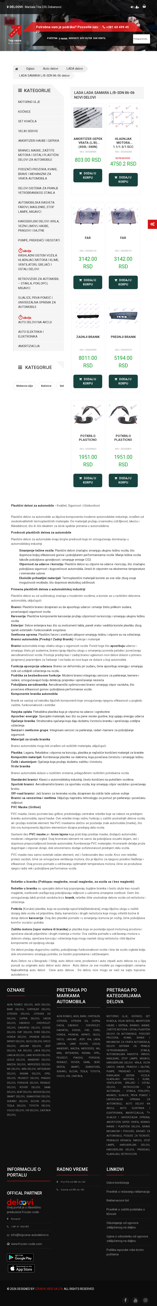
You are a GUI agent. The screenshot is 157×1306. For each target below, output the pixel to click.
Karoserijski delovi (134, 1144)
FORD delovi (42, 1032)
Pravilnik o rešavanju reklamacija (128, 1191)
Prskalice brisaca (119, 1140)
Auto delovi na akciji (35, 322)
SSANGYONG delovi (38, 1096)
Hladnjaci (113, 1154)
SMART (75, 1066)
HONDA (61, 1034)
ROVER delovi (30, 1087)
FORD (96, 1030)
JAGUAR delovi (30, 1046)
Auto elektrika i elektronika (31, 334)
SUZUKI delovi (40, 1101)
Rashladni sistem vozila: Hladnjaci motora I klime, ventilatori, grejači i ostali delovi (38, 262)
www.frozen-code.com (26, 1244)
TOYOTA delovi (39, 1105)
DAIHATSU (62, 1030)
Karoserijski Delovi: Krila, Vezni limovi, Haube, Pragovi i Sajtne (38, 226)
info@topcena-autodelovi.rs (30, 1235)
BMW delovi (15, 1009)
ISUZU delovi (34, 1041)
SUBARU (61, 1071)
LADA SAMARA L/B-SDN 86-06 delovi (44, 75)
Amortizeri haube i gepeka (38, 141)
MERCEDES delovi (39, 1064)
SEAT (97, 1062)
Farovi (137, 1140)
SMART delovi (16, 1096)
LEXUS (96, 1043)
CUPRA (96, 1021)
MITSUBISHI (71, 1053)
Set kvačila (27, 121)
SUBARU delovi (17, 1101)
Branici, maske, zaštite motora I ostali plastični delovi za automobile (38, 155)
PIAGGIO (78, 1057)
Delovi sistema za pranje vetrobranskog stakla (38, 190)
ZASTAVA (76, 1076)
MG (98, 1048)
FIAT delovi (24, 1032)
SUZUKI (73, 1071)
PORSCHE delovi (27, 1082)
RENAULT (62, 1062)
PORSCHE (94, 1057)
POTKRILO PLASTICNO (88, 438)
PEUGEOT (62, 1057)
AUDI (76, 1016)
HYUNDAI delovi (39, 1036)
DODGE (76, 1030)
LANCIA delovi (15, 1055)
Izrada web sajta (49, 1289)
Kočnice (24, 112)
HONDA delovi (16, 1036)
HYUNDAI (73, 1034)
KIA (89, 1039)
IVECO (60, 1039)
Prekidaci (143, 1149)
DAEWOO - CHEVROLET (84, 1025)
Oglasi (30, 68)
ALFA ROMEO (64, 1016)
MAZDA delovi (16, 1064)
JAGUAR (71, 1039)
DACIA (60, 1025)
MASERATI (62, 1048)
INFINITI (85, 1034)
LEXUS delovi (16, 1059)
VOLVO (61, 1076)
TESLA (83, 1071)
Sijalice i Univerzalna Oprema (128, 1117)
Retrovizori (129, 1154)
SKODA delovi (41, 1092)
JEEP (82, 1039)
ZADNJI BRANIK (88, 337)
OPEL (97, 1053)
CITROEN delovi (18, 1013)
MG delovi (13, 1069)
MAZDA (75, 1048)
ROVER (75, 1062)
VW (68, 1076)
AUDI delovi (42, 1004)
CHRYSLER (94, 1016)
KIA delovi (24, 1050)
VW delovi (31, 1110)
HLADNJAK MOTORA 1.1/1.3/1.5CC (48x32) (123, 145)
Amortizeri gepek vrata (123, 1122)
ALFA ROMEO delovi (20, 1004)
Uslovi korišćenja (118, 1183)
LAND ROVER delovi (38, 1055)
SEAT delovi (24, 1092)
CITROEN (62, 1021)
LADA (97, 1039)
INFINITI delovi (15, 1041)
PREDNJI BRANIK (123, 337)
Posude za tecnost (136, 1135)
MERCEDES (87, 1048)
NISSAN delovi (30, 1073)
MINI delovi (29, 1069)
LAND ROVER (79, 1043)
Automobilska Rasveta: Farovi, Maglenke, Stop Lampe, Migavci (36, 207)
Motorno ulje (29, 102)
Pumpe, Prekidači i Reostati (39, 240)
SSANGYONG (92, 1066)
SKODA (61, 1066)
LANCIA (61, 1043)
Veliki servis (28, 131)
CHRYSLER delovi (38, 1009)
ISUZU (96, 1034)
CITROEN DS (79, 1021)
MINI (59, 1053)
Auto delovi (50, 68)
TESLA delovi (16, 1105)
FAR (88, 238)
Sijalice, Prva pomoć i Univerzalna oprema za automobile (37, 302)
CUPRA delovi (29, 1018)
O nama (63, 38)
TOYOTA (95, 1071)
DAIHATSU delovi (29, 1027)
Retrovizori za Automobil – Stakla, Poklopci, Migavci (38, 283)
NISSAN (86, 1053)
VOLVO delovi (15, 1110)
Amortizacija (29, 346)
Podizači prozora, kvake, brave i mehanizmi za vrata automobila (37, 173)
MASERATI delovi (39, 1059)
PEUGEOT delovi (28, 1078)
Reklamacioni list (118, 1200)
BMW (83, 1016)
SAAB (86, 1062)
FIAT (87, 1030)
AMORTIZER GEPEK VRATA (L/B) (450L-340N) (88, 143)
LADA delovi (75, 68)
